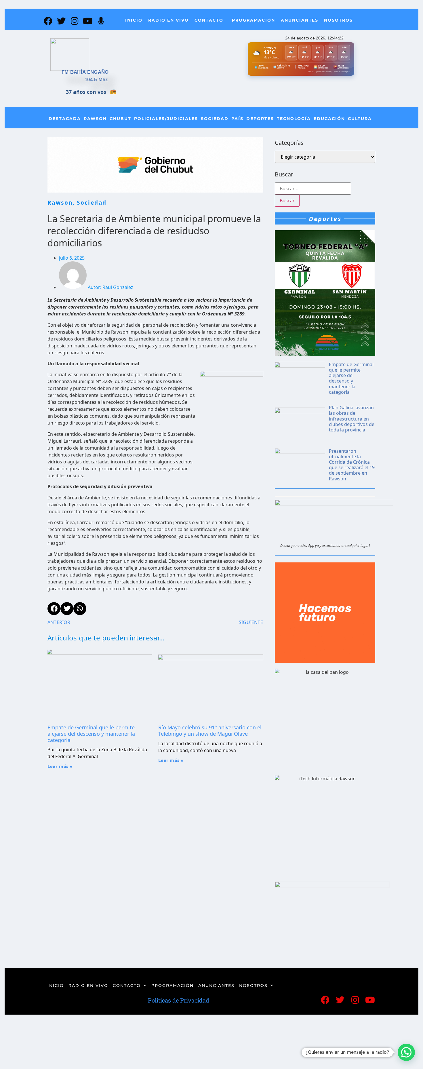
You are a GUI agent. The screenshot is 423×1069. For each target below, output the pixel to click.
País (237, 118)
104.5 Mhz (96, 79)
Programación (253, 20)
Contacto (209, 20)
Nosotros (338, 20)
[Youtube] (87, 21)
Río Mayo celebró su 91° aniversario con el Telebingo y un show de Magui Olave (210, 730)
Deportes (260, 118)
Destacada (65, 118)
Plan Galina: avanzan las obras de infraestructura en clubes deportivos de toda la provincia (351, 418)
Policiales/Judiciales (166, 118)
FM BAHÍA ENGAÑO (85, 72)
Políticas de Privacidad (178, 1000)
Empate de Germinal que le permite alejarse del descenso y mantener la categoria (91, 733)
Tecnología (294, 118)
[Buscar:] (313, 188)
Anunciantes (299, 20)
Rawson (95, 118)
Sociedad (214, 118)
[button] (406, 1052)
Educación (329, 118)
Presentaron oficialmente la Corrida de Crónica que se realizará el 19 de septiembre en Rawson (352, 465)
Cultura (360, 118)
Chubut (120, 118)
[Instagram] (74, 21)
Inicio (133, 20)
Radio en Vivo (168, 20)
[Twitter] (61, 21)
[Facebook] (48, 21)
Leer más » (60, 766)
